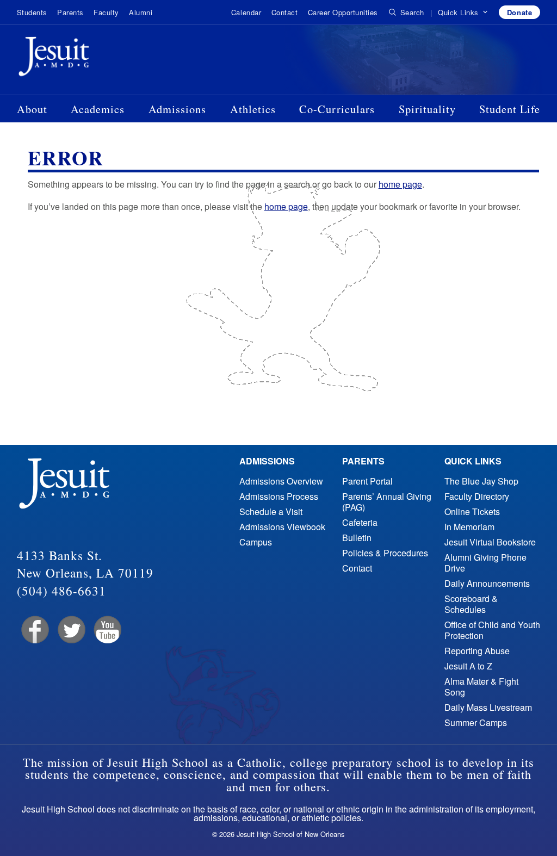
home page (400, 184)
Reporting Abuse (477, 650)
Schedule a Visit (270, 511)
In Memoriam (469, 526)
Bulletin (357, 537)
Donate (519, 12)
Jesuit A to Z (468, 666)
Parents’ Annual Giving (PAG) (386, 501)
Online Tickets (472, 511)
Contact (284, 12)
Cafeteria (359, 522)
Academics (98, 108)
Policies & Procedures (385, 553)
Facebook (34, 630)
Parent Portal (367, 481)
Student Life (509, 108)
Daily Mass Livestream (488, 707)
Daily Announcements (487, 583)
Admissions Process (278, 496)
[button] (463, 12)
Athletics (253, 108)
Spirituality (427, 108)
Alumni (140, 12)
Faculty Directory (476, 496)
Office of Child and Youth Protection (492, 630)
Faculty (106, 12)
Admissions (177, 108)
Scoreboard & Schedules (471, 604)
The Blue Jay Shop (481, 481)
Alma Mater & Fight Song (481, 686)
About (32, 108)
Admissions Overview (281, 481)
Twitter (70, 630)
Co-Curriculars (337, 108)
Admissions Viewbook (282, 526)
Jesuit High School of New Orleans (93, 59)
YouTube (107, 630)
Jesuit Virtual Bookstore (490, 542)
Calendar (246, 12)
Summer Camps (475, 722)
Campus (255, 542)
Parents (70, 12)
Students (32, 12)
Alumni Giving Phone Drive (485, 562)
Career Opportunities (343, 12)
